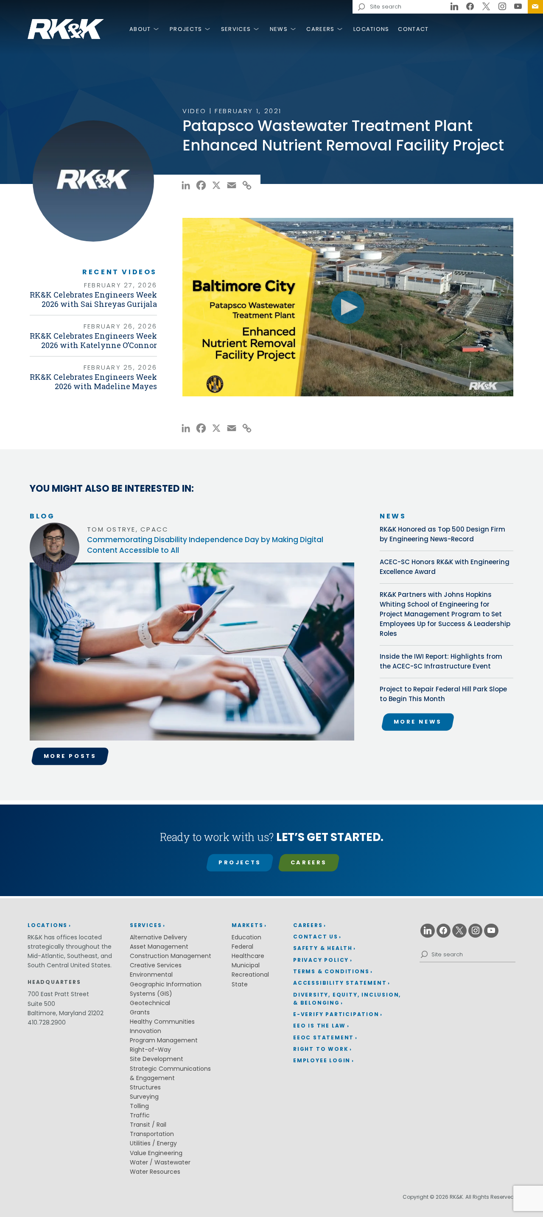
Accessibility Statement (339, 982)
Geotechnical (150, 1003)
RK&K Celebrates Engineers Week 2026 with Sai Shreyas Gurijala (93, 299)
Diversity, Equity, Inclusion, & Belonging (347, 998)
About (140, 29)
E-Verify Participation (336, 1014)
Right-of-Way (150, 1049)
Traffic (140, 1115)
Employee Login (321, 1060)
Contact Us (535, 7)
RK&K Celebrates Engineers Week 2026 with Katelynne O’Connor (93, 340)
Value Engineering (156, 1153)
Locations (371, 29)
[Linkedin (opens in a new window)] (454, 7)
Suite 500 (41, 1004)
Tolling (139, 1106)
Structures (145, 1087)
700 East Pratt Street (58, 994)
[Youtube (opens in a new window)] (518, 7)
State (240, 984)
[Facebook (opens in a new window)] (470, 7)
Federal (242, 946)
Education (246, 937)
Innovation (145, 1031)
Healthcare (248, 956)
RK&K (66, 29)
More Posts (70, 756)
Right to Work (320, 1049)
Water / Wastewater (160, 1162)
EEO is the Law (319, 1025)
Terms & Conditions (331, 971)
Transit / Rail (148, 1124)
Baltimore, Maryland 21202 (66, 1013)
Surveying (144, 1096)
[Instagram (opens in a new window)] (502, 7)
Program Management (164, 1040)
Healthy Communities (162, 1021)
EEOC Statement (323, 1037)
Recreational (250, 974)
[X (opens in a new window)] (486, 7)
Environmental (151, 974)
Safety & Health (323, 948)
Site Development (156, 1059)
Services (236, 29)
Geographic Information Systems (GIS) (166, 989)
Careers (320, 29)
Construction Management (170, 956)
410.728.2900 (47, 1022)
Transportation (152, 1134)
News (279, 29)
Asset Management (159, 946)
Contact (413, 29)
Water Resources (155, 1171)
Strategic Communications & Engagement (170, 1073)
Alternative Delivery (158, 937)
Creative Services (156, 965)
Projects (186, 29)
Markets (247, 925)
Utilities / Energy (153, 1143)
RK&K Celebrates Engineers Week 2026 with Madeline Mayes (93, 381)
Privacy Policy (321, 960)
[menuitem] (535, 7)
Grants (140, 1012)
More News (418, 722)
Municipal (246, 965)
